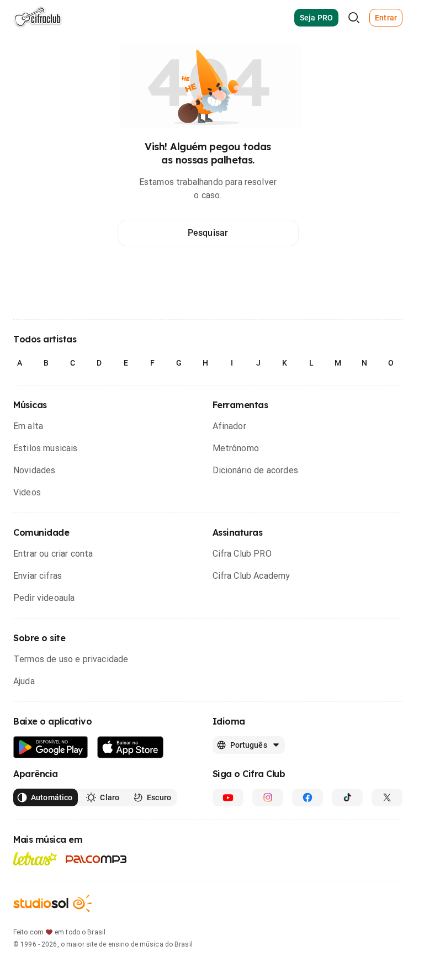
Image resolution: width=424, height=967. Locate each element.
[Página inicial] (37, 17)
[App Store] (130, 747)
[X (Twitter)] (387, 797)
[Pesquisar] (354, 18)
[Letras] (35, 858)
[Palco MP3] (96, 859)
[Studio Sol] (52, 903)
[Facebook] (307, 797)
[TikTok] (347, 797)
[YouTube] (228, 797)
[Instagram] (267, 797)
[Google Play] (50, 747)
